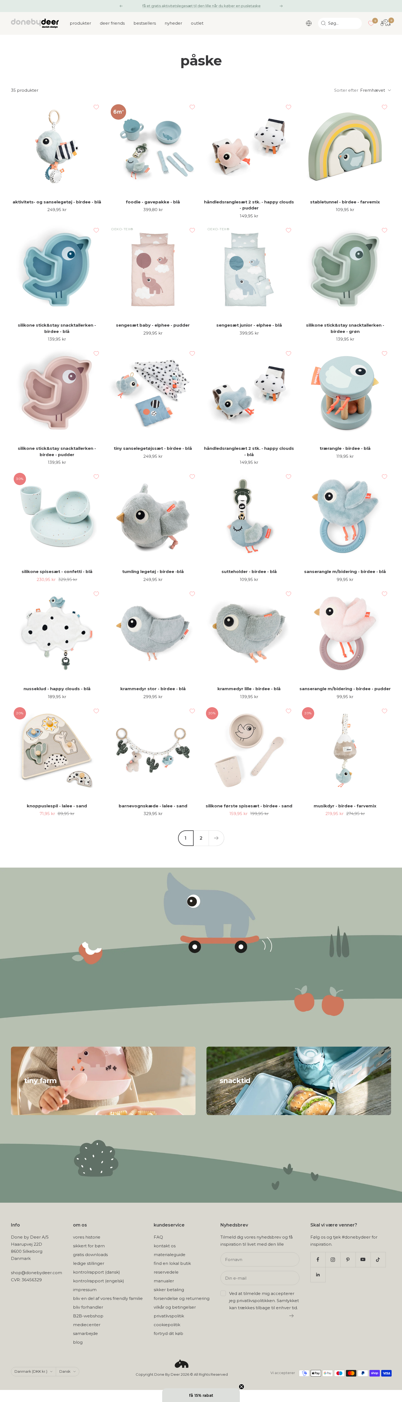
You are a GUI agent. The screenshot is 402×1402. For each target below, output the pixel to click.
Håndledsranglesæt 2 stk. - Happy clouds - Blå (249, 451)
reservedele (166, 1272)
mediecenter (86, 1324)
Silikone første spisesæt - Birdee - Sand (249, 805)
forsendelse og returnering (181, 1298)
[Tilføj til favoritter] (96, 107)
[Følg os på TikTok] (378, 1259)
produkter (80, 23)
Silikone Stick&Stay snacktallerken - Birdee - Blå (57, 328)
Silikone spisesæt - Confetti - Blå (57, 571)
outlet (197, 23)
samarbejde (85, 1333)
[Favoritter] (371, 23)
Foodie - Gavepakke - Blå (153, 202)
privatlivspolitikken (256, 1300)
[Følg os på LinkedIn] (317, 1274)
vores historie (86, 1237)
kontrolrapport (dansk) (96, 1272)
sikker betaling (169, 1289)
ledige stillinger (88, 1263)
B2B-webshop (88, 1315)
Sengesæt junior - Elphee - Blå (249, 325)
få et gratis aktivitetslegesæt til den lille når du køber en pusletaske (201, 6)
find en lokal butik (172, 1263)
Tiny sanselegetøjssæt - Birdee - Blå (153, 448)
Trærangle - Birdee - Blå (345, 448)
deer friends (112, 23)
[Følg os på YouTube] (363, 1259)
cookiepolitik (167, 1324)
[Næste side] (216, 838)
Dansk (65, 1371)
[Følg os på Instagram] (332, 1259)
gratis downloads (90, 1254)
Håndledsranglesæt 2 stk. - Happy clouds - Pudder (249, 205)
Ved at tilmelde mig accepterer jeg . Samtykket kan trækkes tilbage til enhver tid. (264, 1300)
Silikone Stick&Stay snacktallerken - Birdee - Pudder (57, 451)
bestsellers (144, 23)
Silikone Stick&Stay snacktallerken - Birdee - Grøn (345, 328)
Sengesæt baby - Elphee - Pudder (153, 325)
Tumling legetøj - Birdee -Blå (153, 571)
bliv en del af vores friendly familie (108, 1298)
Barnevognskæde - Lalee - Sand (153, 805)
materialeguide (169, 1254)
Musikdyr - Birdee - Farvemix (345, 805)
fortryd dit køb (168, 1333)
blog (78, 1342)
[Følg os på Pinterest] (348, 1259)
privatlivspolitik (169, 1315)
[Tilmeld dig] (291, 1316)
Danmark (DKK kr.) (30, 1371)
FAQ (158, 1237)
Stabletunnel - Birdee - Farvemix (345, 202)
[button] (201, 1395)
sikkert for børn (89, 1245)
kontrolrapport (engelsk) (98, 1280)
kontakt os (165, 1245)
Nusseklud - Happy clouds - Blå (57, 688)
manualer (164, 1280)
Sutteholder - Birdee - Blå (249, 571)
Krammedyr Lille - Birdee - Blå (249, 688)
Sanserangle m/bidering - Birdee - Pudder (345, 688)
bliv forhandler (88, 1307)
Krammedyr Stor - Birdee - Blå (153, 688)
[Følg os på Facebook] (317, 1259)
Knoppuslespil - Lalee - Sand (57, 805)
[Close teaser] (241, 1386)
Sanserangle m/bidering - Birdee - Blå (345, 571)
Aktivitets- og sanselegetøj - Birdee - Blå (57, 202)
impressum (85, 1289)
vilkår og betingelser (175, 1307)
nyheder (173, 23)
